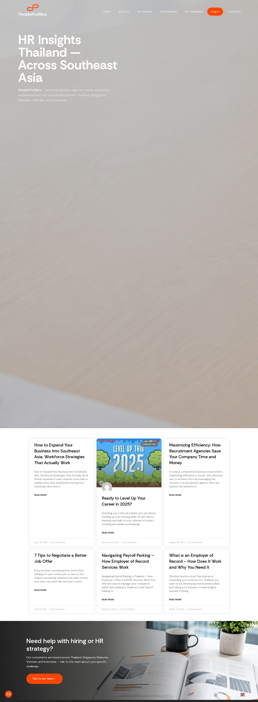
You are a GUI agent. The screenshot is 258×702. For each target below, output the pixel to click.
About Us (123, 11)
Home (106, 11)
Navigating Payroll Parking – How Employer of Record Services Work (128, 561)
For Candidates (194, 11)
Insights (215, 11)
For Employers (168, 11)
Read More (40, 495)
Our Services (144, 11)
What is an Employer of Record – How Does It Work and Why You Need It (195, 561)
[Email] (8, 694)
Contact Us (234, 11)
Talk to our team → (44, 678)
